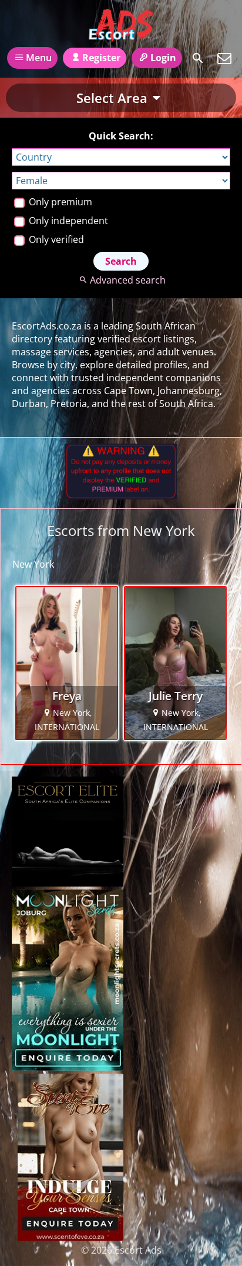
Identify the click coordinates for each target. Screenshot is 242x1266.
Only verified (55, 239)
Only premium (59, 201)
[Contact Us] (224, 58)
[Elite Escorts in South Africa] (67, 883)
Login (163, 57)
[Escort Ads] (121, 25)
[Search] (198, 58)
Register (101, 57)
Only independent (67, 220)
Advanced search (127, 280)
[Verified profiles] (121, 495)
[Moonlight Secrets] (67, 1067)
